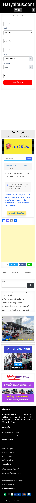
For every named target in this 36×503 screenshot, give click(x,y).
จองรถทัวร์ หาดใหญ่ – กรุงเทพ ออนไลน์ (15, 310)
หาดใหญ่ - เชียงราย (8, 452)
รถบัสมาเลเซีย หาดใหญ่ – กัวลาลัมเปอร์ (15, 306)
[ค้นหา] (30, 285)
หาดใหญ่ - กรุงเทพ (8, 445)
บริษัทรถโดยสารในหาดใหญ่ (11, 469)
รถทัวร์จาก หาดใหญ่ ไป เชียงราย (13, 299)
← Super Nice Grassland (10, 273)
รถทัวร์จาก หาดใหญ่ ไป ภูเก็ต (12, 303)
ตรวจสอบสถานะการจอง (10, 432)
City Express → (29, 273)
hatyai (9, 136)
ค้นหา (29, 158)
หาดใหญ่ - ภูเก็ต (7, 449)
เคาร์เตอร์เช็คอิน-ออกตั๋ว (10, 436)
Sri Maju (18, 132)
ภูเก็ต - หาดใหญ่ (7, 460)
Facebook (23, 264)
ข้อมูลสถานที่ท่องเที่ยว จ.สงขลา (13, 481)
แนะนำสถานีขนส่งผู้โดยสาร (11, 473)
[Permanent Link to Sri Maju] (18, 146)
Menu (19, 10)
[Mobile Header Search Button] (33, 10)
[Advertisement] (18, 109)
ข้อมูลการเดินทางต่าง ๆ (10, 477)
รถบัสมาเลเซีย (22, 165)
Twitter (15, 264)
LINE (30, 264)
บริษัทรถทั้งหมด (10, 165)
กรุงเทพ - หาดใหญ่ (8, 456)
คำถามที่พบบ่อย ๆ (8, 484)
